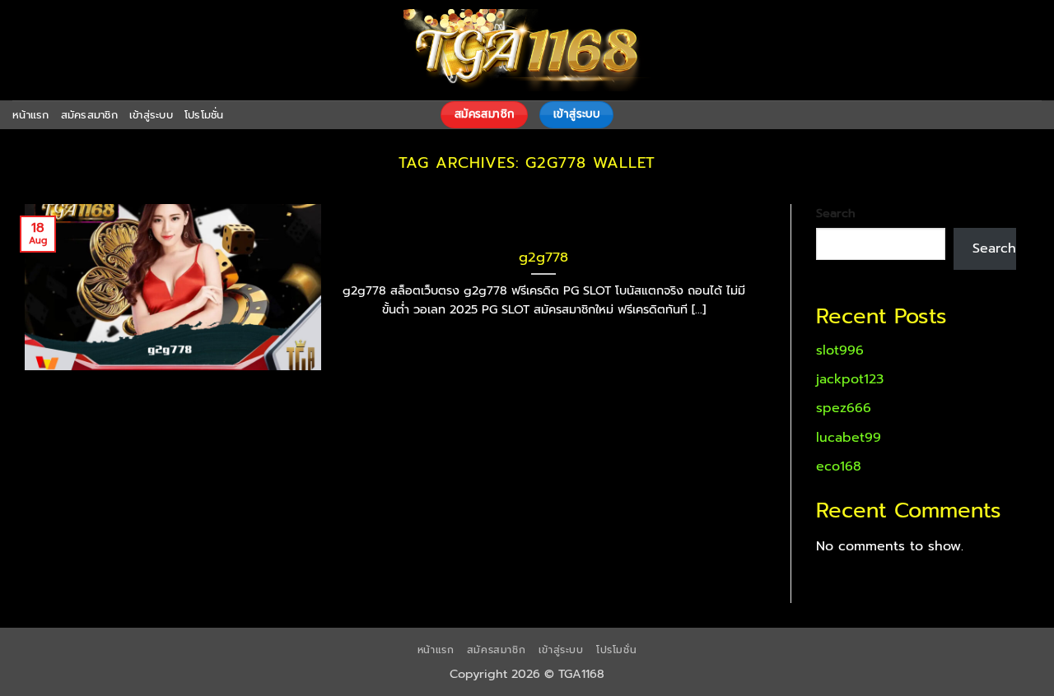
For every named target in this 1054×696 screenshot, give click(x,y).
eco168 (838, 466)
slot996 (840, 350)
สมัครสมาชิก (89, 115)
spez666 (843, 408)
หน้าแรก (30, 115)
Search (836, 213)
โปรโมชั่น (204, 115)
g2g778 (543, 257)
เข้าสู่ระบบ (151, 115)
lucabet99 (848, 438)
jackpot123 (850, 379)
